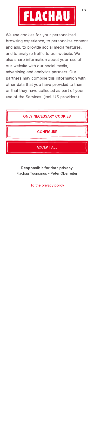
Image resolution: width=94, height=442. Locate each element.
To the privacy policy (47, 185)
